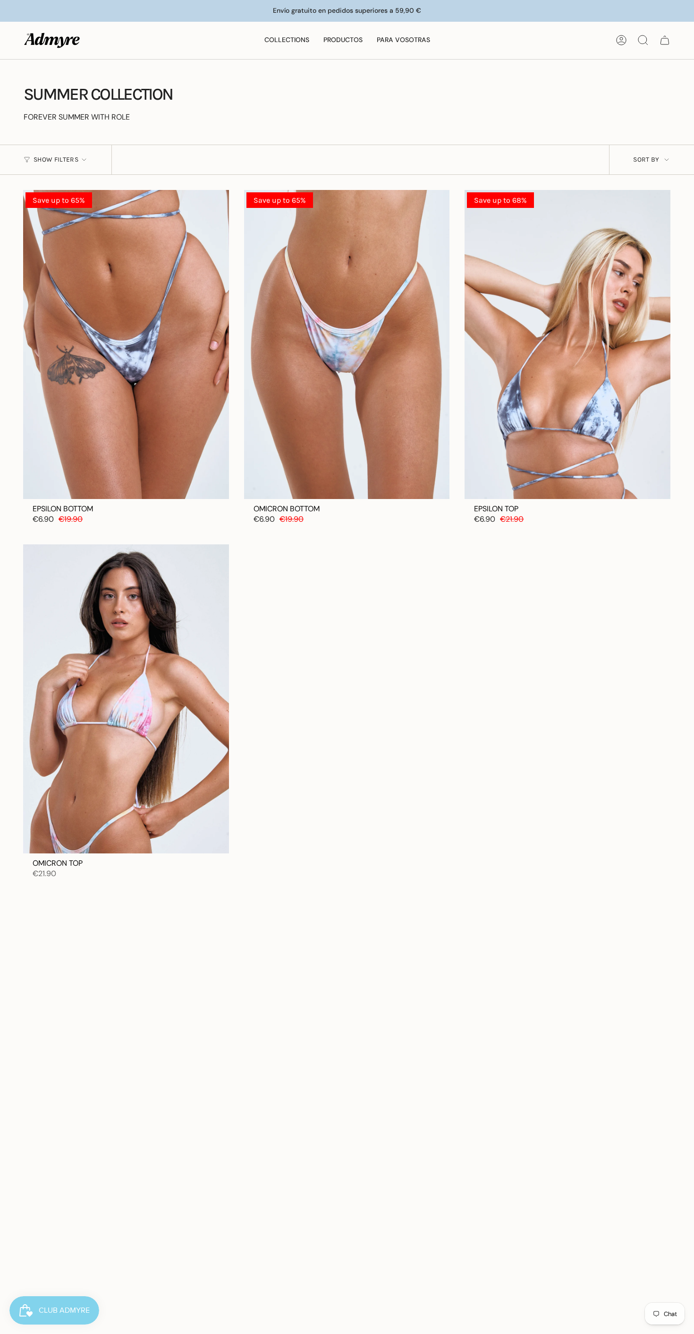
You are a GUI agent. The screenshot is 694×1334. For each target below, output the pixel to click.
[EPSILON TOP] (567, 344)
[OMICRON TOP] (126, 698)
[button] (286, 40)
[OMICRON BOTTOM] (347, 344)
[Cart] (665, 40)
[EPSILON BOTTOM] (126, 344)
